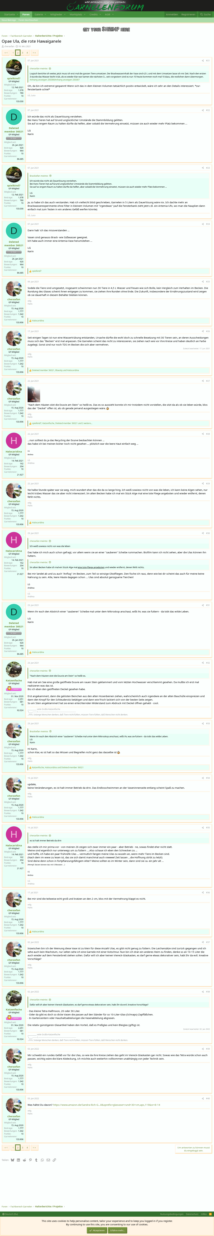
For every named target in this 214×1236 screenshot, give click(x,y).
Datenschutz (192, 1214)
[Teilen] (203, 61)
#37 (208, 942)
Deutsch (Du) (11, 1214)
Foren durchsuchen (28, 19)
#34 (208, 778)
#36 (208, 892)
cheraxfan (9, 46)
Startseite (9, 14)
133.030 (19, 101)
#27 (208, 381)
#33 (208, 723)
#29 (208, 483)
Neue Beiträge (9, 19)
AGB (107, 14)
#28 (208, 433)
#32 (208, 662)
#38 (208, 991)
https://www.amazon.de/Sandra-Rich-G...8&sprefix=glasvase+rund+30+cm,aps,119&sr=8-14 (106, 1104)
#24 (208, 224)
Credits (94, 14)
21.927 (20, 474)
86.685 (20, 159)
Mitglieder (56, 14)
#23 (208, 167)
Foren (26, 14)
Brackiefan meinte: (39, 175)
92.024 (20, 710)
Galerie (39, 14)
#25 (208, 281)
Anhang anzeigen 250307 (67, 79)
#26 (208, 331)
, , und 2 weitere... (62, 423)
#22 (208, 110)
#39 (208, 1048)
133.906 (19, 322)
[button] (17, 14)
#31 (208, 605)
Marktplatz (76, 14)
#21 (208, 60)
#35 (208, 827)
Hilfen (204, 1214)
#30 (208, 533)
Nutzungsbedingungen (172, 1214)
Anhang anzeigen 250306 (42, 79)
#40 (208, 1098)
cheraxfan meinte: (39, 68)
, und (55, 370)
